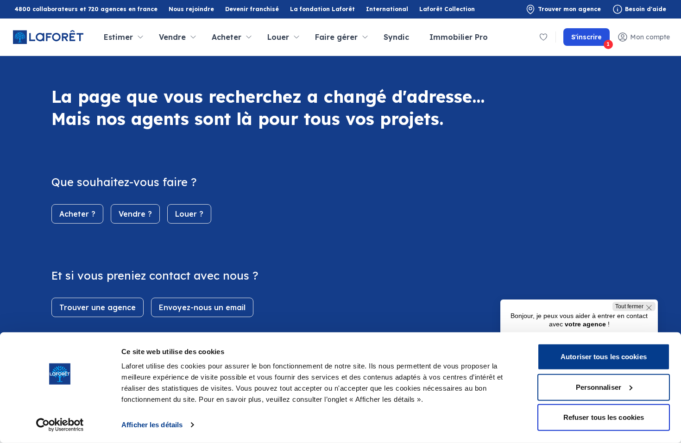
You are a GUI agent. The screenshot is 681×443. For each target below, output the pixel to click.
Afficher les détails (152, 425)
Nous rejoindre (191, 9)
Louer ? (189, 213)
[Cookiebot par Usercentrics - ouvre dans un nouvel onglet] (60, 425)
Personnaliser (598, 387)
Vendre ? (135, 213)
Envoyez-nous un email (202, 307)
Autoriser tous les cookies (604, 357)
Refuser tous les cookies (603, 417)
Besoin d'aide (645, 9)
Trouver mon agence (569, 9)
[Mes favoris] (543, 37)
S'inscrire (590, 39)
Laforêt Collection (447, 9)
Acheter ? (77, 213)
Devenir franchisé (252, 9)
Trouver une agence (97, 307)
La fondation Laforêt (322, 9)
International (387, 9)
